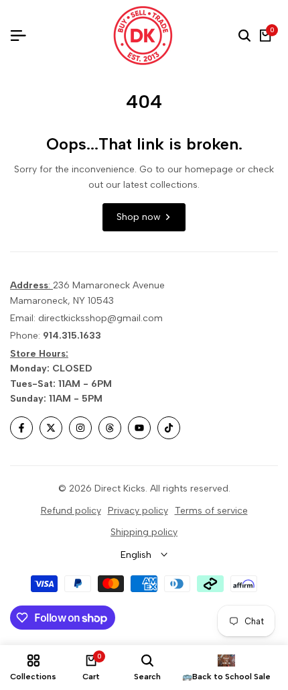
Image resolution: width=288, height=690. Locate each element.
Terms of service (211, 510)
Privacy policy (138, 510)
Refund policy (71, 510)
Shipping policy (144, 532)
